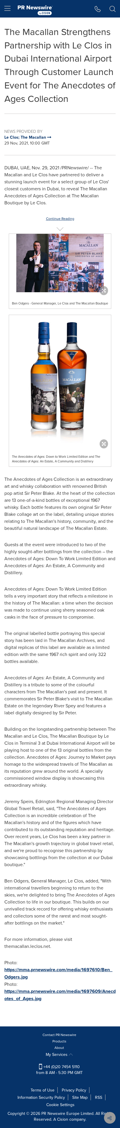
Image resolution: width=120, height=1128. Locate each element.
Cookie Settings (60, 1105)
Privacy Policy (74, 1090)
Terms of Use (42, 1090)
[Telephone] (97, 9)
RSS (98, 1097)
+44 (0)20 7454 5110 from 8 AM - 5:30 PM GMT (59, 1069)
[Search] (112, 9)
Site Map (80, 1097)
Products (59, 1041)
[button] (60, 263)
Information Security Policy (41, 1097)
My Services (57, 1054)
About (59, 1047)
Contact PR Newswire (59, 1034)
